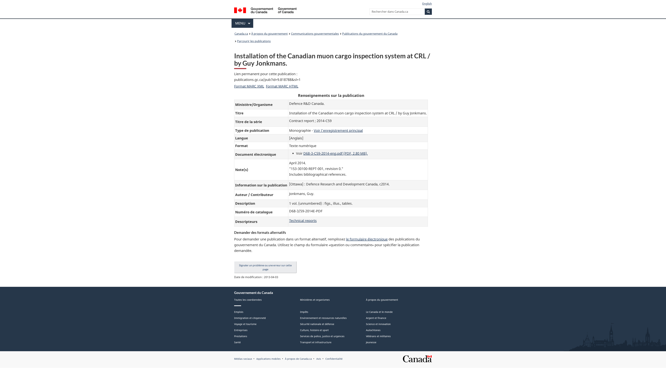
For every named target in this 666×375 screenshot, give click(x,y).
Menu (244, 23)
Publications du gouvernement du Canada (370, 34)
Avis (318, 358)
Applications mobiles (268, 358)
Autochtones (373, 330)
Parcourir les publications (254, 41)
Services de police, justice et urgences (322, 336)
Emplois (238, 312)
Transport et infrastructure (315, 342)
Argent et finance (376, 318)
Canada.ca (241, 34)
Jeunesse (371, 342)
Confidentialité (334, 358)
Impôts (304, 312)
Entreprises (240, 330)
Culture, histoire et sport (314, 330)
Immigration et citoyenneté (250, 318)
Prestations (240, 336)
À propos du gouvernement (269, 34)
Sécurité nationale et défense (317, 324)
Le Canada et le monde (379, 312)
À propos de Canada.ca (298, 358)
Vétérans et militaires (378, 336)
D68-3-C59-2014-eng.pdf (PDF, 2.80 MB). (335, 153)
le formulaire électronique (367, 239)
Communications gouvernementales (315, 34)
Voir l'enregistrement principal (338, 130)
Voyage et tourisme (245, 324)
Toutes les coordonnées (248, 299)
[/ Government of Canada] (265, 10)
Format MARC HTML (282, 86)
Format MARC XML (249, 86)
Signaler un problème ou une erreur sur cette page (265, 267)
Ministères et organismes (315, 299)
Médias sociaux (243, 358)
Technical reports (303, 220)
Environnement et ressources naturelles (323, 318)
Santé (237, 342)
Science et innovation (378, 324)
